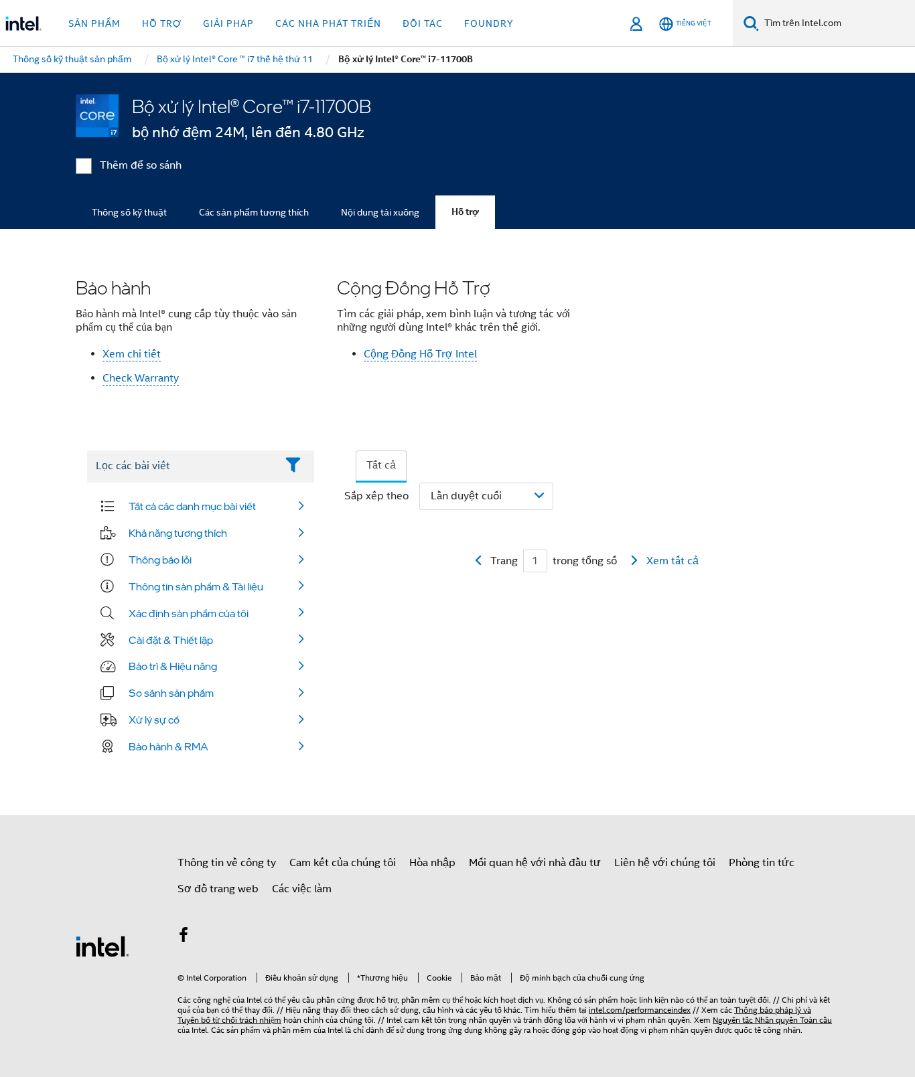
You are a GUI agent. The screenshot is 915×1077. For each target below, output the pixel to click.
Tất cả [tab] (381, 465)
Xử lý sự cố (154, 719)
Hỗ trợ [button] (162, 23)
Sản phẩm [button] (94, 23)
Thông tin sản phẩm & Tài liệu (196, 586)
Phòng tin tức (761, 862)
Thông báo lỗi (160, 559)
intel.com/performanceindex (640, 1010)
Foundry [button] (489, 23)
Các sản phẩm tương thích (254, 212)
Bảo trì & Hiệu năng (173, 666)
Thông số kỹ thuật (129, 212)
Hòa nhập (432, 862)
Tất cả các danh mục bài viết (192, 506)
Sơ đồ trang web (218, 889)
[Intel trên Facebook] (183, 937)
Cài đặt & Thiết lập (171, 640)
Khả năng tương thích (178, 533)
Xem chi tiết (131, 354)
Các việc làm (302, 889)
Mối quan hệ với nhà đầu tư (535, 862)
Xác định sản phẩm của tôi (189, 613)
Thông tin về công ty (227, 862)
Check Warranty (140, 378)
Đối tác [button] (423, 23)
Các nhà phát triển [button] (328, 23)
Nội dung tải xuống (380, 212)
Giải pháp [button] (228, 23)
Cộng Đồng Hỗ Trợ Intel (420, 354)
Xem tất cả (672, 561)
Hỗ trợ (465, 211)
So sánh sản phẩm (171, 692)
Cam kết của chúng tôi (342, 862)
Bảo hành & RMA (168, 746)
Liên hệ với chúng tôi (664, 862)
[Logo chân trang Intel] (102, 945)
